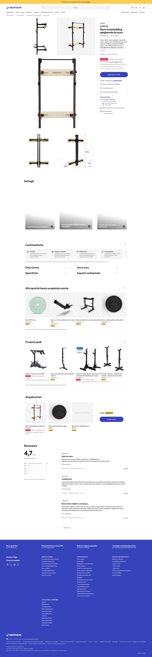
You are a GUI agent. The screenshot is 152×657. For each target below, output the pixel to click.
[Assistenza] (136, 8)
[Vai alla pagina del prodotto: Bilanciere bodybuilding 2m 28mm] (82, 413)
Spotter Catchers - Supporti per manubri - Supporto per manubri (111, 375)
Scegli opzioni (111, 419)
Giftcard (142, 12)
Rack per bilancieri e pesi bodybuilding (88, 320)
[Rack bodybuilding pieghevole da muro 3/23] (57, 93)
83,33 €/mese (104, 62)
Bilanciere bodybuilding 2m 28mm (80, 427)
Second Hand (125, 12)
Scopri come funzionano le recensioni (34, 479)
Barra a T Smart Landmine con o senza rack (63, 321)
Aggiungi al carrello (114, 74)
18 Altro (90, 166)
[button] (49, 380)
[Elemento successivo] (125, 245)
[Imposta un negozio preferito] (132, 8)
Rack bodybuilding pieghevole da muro (35, 427)
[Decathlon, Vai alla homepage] (13, 8)
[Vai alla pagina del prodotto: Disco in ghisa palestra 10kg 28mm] (59, 413)
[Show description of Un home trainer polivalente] (52, 226)
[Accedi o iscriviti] (140, 8)
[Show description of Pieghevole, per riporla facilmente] (124, 226)
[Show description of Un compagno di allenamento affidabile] (89, 226)
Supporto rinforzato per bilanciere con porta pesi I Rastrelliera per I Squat (88, 375)
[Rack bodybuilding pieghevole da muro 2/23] (38, 36)
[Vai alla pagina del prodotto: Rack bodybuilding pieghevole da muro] (36, 413)
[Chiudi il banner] (144, 2)
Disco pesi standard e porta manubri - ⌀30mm (63, 375)
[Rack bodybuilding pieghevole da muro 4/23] (38, 151)
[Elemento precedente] (120, 245)
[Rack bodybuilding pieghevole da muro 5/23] (76, 151)
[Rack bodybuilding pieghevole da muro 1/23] (76, 36)
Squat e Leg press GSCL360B (34, 374)
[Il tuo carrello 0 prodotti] (144, 8)
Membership (134, 12)
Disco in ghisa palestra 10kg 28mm (112, 320)
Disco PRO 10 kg (30, 320)
